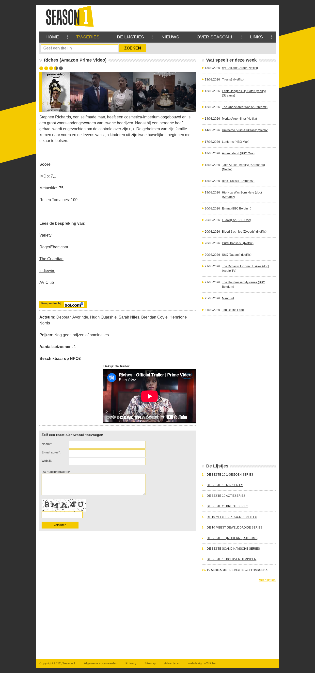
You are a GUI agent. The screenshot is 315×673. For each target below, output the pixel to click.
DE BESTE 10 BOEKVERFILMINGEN (231, 559)
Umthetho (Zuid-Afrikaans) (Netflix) (245, 130)
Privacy (131, 663)
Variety (45, 235)
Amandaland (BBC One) (238, 153)
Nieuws (170, 36)
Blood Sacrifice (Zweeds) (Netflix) (244, 231)
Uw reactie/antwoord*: (56, 472)
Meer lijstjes (267, 580)
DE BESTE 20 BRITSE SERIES (227, 506)
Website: (47, 461)
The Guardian (51, 259)
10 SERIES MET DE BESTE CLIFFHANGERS (237, 570)
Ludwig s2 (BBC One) (236, 220)
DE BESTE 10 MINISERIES (225, 485)
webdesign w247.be (202, 663)
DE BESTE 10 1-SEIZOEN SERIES (230, 474)
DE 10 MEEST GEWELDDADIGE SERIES (234, 527)
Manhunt (228, 298)
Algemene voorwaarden (100, 663)
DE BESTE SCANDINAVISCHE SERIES (233, 548)
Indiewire (47, 271)
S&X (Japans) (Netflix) (237, 254)
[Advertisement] (186, 16)
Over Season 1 (215, 36)
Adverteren (172, 663)
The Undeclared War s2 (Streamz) (245, 107)
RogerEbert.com (53, 247)
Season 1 (67, 16)
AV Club (46, 282)
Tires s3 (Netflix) (233, 79)
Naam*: (47, 444)
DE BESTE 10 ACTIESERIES (226, 495)
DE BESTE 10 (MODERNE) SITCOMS (232, 538)
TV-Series (87, 36)
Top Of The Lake (233, 310)
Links (256, 36)
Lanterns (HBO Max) (235, 142)
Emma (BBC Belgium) (236, 208)
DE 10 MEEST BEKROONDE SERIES (232, 517)
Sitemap (150, 663)
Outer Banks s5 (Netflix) (237, 243)
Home (52, 36)
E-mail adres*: (51, 452)
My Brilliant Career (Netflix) (240, 68)
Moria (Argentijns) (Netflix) (239, 118)
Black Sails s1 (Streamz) (238, 181)
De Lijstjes (130, 36)
